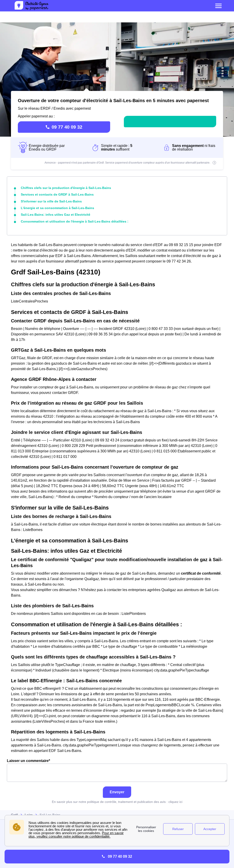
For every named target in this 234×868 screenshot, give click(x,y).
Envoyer (117, 792)
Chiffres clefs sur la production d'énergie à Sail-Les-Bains (66, 188)
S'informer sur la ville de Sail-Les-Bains (51, 201)
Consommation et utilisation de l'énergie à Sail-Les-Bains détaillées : (74, 221)
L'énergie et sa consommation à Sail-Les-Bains (57, 208)
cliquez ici (175, 802)
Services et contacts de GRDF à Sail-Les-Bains (57, 194)
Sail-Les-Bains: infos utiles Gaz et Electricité (55, 214)
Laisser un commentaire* (28, 761)
